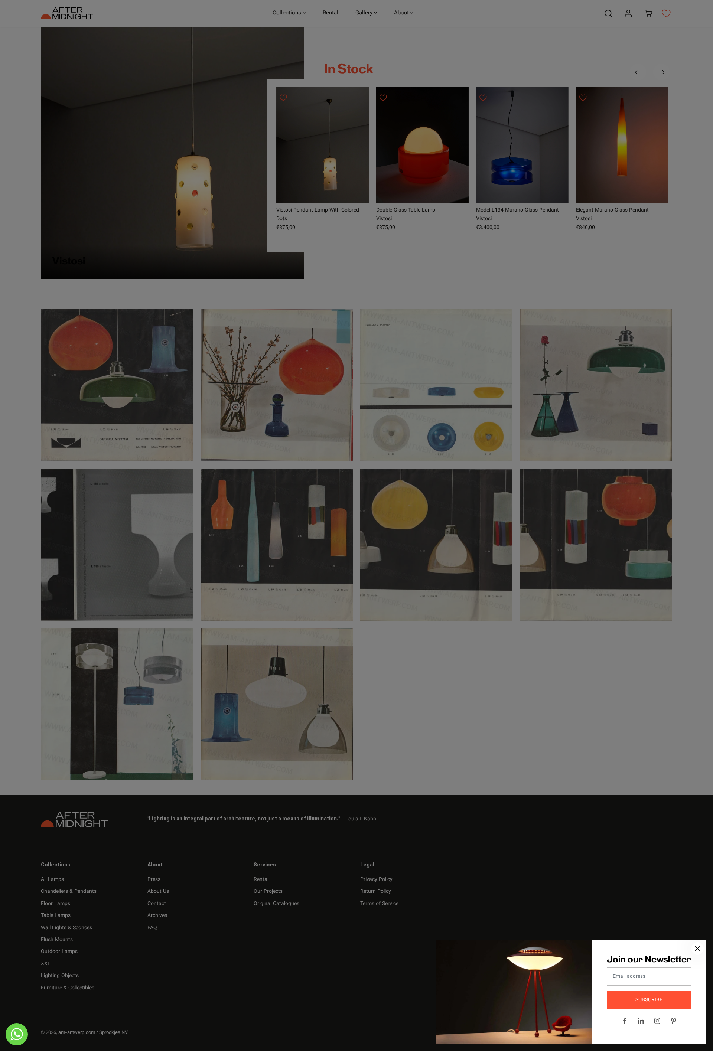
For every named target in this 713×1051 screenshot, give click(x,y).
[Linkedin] (641, 1021)
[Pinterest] (673, 1021)
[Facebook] (624, 1021)
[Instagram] (657, 1021)
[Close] (697, 948)
